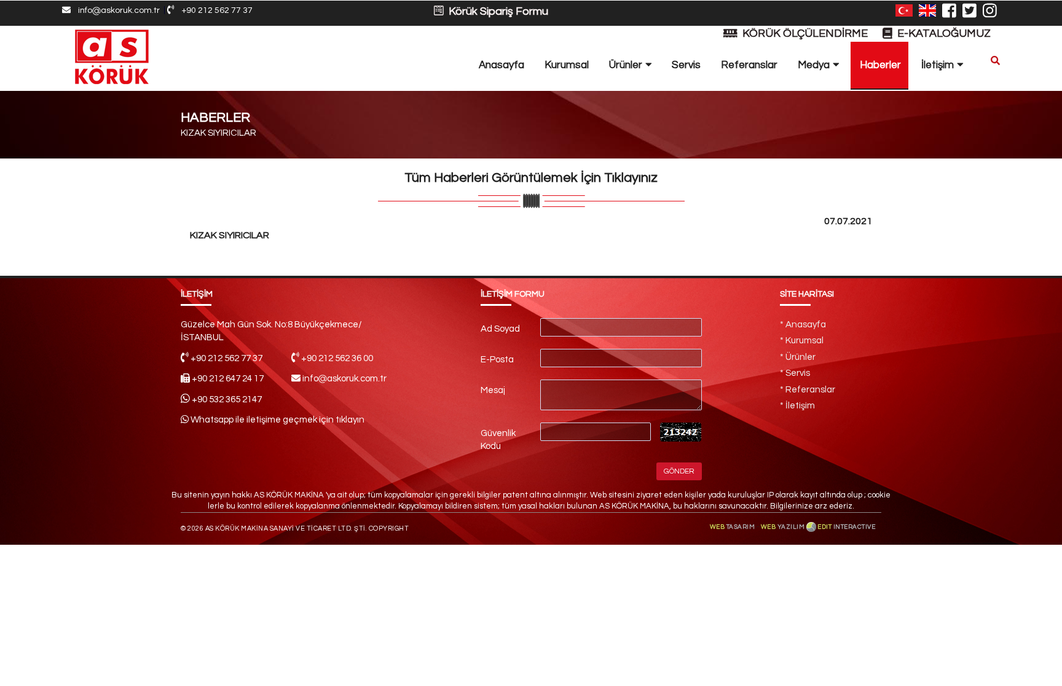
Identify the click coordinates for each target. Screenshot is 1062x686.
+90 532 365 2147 (227, 399)
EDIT (846, 527)
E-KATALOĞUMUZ (941, 33)
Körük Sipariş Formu (496, 11)
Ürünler (627, 65)
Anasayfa (501, 65)
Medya (815, 65)
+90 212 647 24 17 (228, 378)
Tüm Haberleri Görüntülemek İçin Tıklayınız (531, 178)
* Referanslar (807, 389)
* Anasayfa (803, 324)
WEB (732, 527)
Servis (686, 65)
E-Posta (497, 359)
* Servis (795, 373)
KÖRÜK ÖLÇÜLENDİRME (804, 33)
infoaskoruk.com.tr (115, 10)
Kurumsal (567, 65)
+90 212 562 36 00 (337, 358)
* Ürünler (798, 357)
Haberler (880, 65)
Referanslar (749, 65)
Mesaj (493, 390)
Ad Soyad (500, 328)
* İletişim (797, 405)
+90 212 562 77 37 (213, 10)
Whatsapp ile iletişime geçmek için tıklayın (276, 419)
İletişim (938, 65)
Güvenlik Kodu (498, 440)
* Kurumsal (802, 340)
